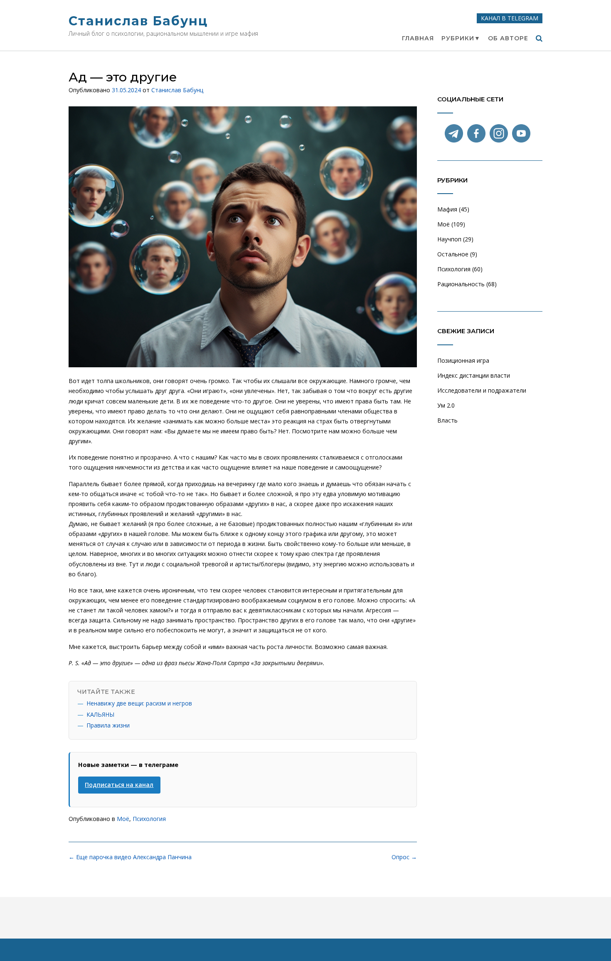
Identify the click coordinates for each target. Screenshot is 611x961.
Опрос (404, 857)
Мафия (447, 209)
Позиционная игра (463, 360)
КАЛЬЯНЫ (100, 714)
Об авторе (508, 38)
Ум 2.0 (446, 405)
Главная (418, 38)
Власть (447, 420)
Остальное (452, 254)
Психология (149, 819)
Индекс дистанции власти (473, 375)
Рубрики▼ (460, 38)
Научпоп (449, 239)
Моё (123, 819)
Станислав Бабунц (138, 21)
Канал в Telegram (509, 18)
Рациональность (461, 284)
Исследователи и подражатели (481, 390)
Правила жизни (108, 725)
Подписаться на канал (119, 785)
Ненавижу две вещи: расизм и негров (139, 703)
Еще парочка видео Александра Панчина (130, 857)
